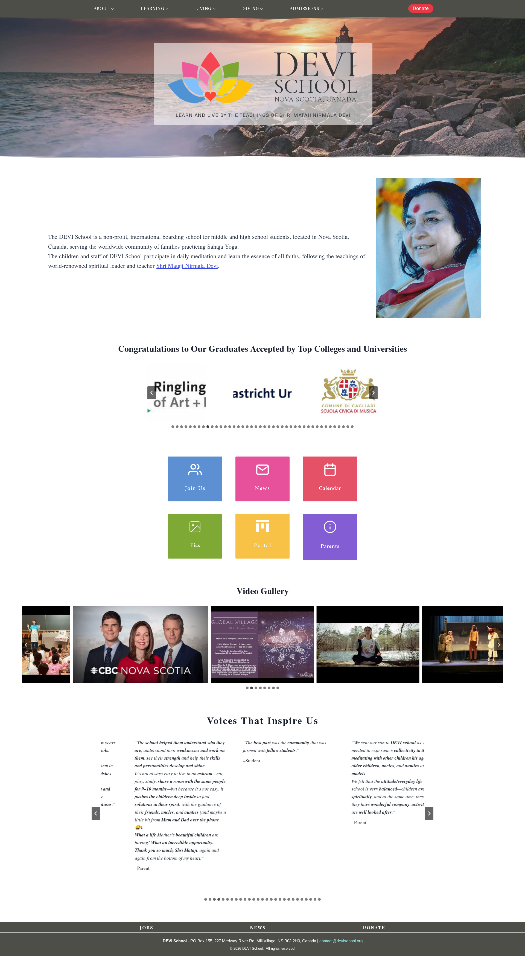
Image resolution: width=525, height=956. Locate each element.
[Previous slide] (151, 392)
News (258, 927)
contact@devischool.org (341, 940)
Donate (421, 8)
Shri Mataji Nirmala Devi (187, 265)
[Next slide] (373, 392)
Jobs (146, 927)
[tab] (172, 426)
